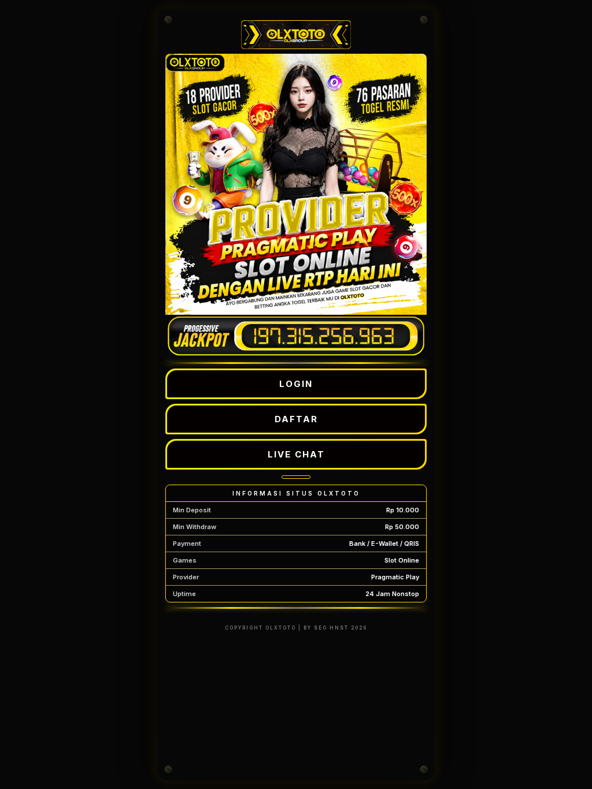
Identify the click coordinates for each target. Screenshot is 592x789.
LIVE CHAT (296, 454)
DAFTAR (296, 419)
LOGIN (296, 383)
